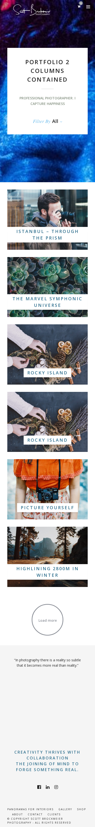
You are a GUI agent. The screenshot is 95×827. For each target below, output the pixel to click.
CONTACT (35, 814)
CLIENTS (54, 814)
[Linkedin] (47, 787)
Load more (47, 620)
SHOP (81, 809)
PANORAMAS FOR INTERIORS (30, 809)
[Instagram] (56, 787)
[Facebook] (39, 787)
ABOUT (17, 814)
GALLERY (65, 809)
